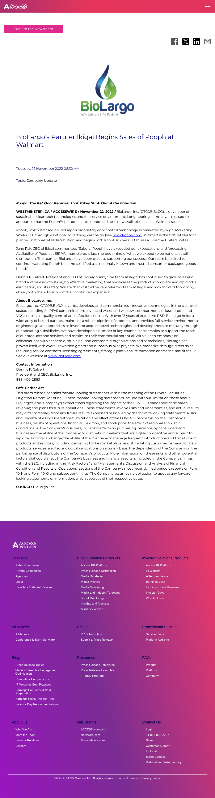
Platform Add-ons (157, 639)
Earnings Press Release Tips (35, 698)
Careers (21, 745)
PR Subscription (91, 634)
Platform (151, 670)
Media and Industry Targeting (100, 592)
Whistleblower (155, 598)
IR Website (153, 570)
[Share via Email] (207, 41)
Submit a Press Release (97, 639)
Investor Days (155, 592)
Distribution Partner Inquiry (163, 762)
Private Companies (28, 570)
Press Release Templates (98, 664)
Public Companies (27, 565)
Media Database (92, 576)
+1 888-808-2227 (157, 735)
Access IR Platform (158, 565)
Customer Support (158, 745)
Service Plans (155, 634)
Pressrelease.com (93, 740)
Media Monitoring (92, 587)
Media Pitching (90, 581)
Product (151, 664)
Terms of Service (127, 778)
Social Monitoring (92, 598)
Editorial (151, 751)
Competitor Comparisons (32, 679)
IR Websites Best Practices (33, 684)
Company (152, 675)
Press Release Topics (30, 664)
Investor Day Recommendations (37, 704)
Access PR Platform (94, 565)
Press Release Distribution (98, 570)
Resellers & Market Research (35, 587)
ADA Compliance (157, 576)
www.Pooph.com (127, 235)
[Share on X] (185, 41)
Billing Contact (155, 756)
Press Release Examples (97, 670)
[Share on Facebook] (174, 41)
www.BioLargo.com (64, 356)
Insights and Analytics (95, 603)
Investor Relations (27, 740)
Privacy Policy (151, 778)
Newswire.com (90, 735)
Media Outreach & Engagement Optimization (36, 672)
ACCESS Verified (92, 609)
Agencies (22, 576)
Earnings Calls (155, 581)
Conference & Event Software (35, 639)
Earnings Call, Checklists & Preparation (33, 691)
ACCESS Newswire (93, 729)
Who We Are (24, 729)
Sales (149, 740)
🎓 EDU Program (92, 675)
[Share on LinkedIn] (196, 41)
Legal (19, 581)
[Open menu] (207, 6)
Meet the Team (25, 735)
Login (149, 729)
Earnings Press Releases (162, 587)
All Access (22, 634)
